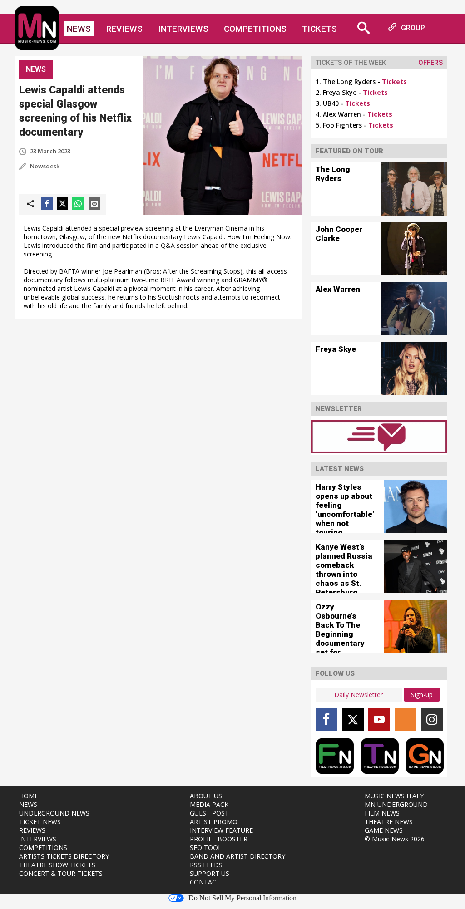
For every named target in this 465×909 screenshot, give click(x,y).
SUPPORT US (209, 873)
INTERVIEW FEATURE (221, 830)
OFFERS (430, 63)
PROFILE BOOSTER (218, 839)
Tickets (319, 29)
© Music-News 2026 (395, 839)
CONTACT (205, 882)
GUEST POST (209, 813)
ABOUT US (206, 795)
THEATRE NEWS (389, 821)
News (79, 29)
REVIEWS (32, 830)
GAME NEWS (384, 830)
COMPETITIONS (43, 847)
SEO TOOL (206, 847)
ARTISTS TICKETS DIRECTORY (64, 856)
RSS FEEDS (206, 864)
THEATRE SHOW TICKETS (57, 864)
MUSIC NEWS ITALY (394, 795)
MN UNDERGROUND (396, 804)
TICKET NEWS (40, 821)
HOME (28, 795)
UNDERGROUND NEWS (54, 813)
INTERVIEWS (37, 839)
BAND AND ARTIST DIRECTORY (237, 856)
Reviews (124, 29)
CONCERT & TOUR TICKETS (61, 873)
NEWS (28, 804)
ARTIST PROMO (213, 821)
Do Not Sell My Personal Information (242, 898)
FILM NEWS (382, 813)
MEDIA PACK (209, 804)
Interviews (183, 29)
